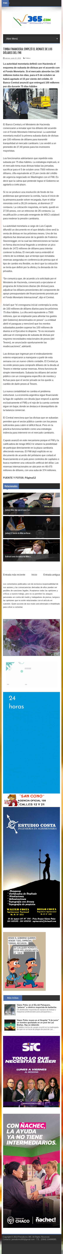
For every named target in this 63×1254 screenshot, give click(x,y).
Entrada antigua (51, 574)
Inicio (34, 574)
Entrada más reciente (14, 574)
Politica (27, 58)
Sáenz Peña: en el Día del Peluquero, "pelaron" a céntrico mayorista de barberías (36, 1006)
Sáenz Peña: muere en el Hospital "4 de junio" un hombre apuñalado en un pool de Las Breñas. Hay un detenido (38, 1022)
